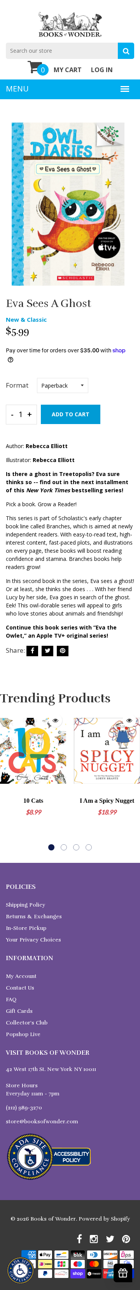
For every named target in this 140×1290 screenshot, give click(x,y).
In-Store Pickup (26, 928)
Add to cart (70, 414)
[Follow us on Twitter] (47, 651)
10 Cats (33, 800)
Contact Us (20, 988)
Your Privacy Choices (33, 939)
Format (17, 385)
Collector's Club (26, 1022)
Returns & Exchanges (34, 916)
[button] (51, 847)
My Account (21, 976)
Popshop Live (23, 1034)
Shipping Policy (25, 905)
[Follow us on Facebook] (32, 651)
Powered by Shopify (104, 1219)
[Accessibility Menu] (20, 1270)
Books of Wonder (53, 1219)
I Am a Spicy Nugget (107, 800)
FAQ (11, 999)
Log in (102, 70)
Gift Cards (19, 1011)
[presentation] (8, 780)
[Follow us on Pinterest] (62, 651)
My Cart (68, 70)
